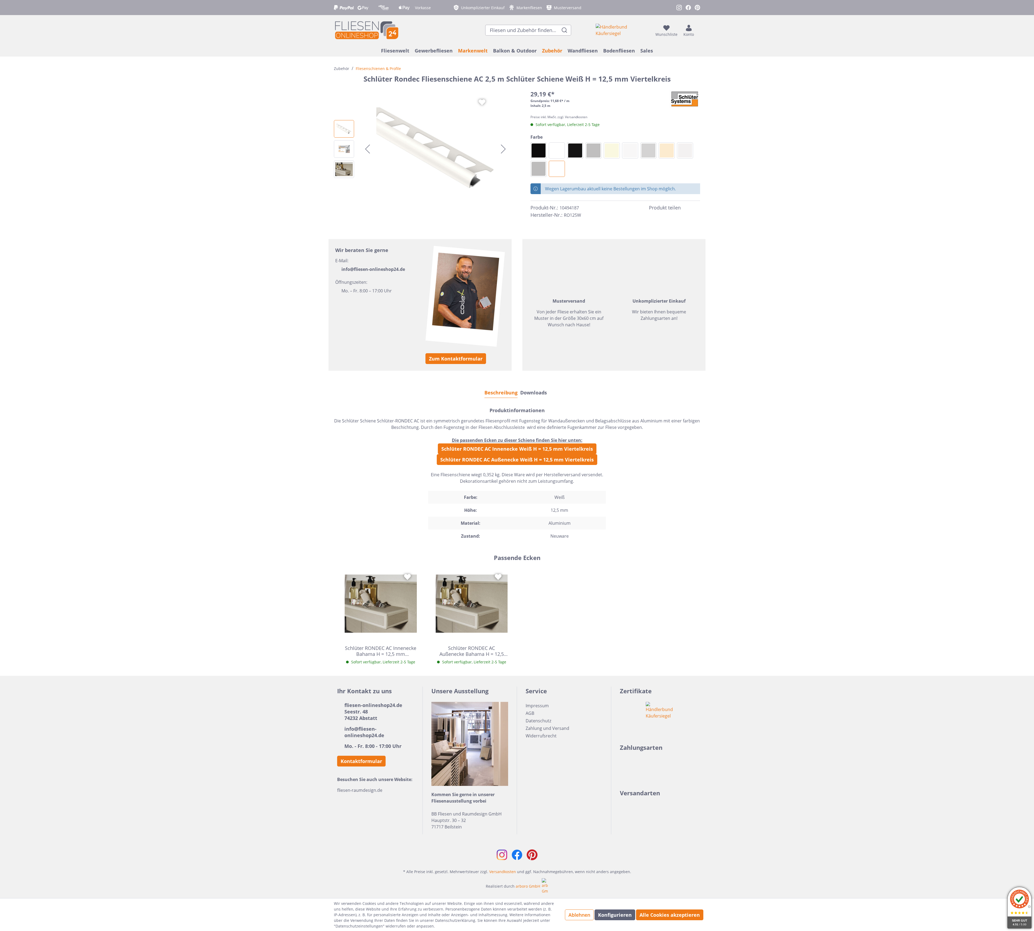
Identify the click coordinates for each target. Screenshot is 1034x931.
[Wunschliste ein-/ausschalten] (482, 102)
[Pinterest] (697, 208)
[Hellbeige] (667, 150)
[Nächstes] (503, 149)
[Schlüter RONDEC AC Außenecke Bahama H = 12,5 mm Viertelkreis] (472, 604)
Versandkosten (502, 871)
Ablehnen (579, 915)
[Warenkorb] (698, 30)
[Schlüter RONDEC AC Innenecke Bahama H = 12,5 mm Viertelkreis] (381, 604)
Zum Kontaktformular (456, 358)
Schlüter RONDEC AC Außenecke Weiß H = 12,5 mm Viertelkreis (517, 459)
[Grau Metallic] (593, 150)
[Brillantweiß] (630, 150)
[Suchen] (564, 30)
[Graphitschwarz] (575, 150)
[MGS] (538, 150)
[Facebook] (687, 208)
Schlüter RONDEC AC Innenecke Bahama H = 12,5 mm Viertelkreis (380, 651)
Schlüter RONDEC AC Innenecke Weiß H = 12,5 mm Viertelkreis (517, 449)
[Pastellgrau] (685, 150)
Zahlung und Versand (547, 728)
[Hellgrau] (648, 150)
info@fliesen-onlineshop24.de (373, 269)
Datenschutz (538, 721)
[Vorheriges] (367, 149)
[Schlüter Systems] (684, 99)
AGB (530, 713)
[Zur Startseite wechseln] (366, 30)
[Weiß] (557, 169)
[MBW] (557, 150)
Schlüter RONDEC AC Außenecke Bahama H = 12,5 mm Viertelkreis (471, 651)
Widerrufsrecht (541, 736)
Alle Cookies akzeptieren (670, 915)
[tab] (501, 392)
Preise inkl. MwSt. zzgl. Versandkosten (558, 117)
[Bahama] (612, 150)
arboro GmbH (528, 886)
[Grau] (538, 169)
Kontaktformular (361, 761)
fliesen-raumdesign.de (359, 790)
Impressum (537, 706)
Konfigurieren (615, 915)
